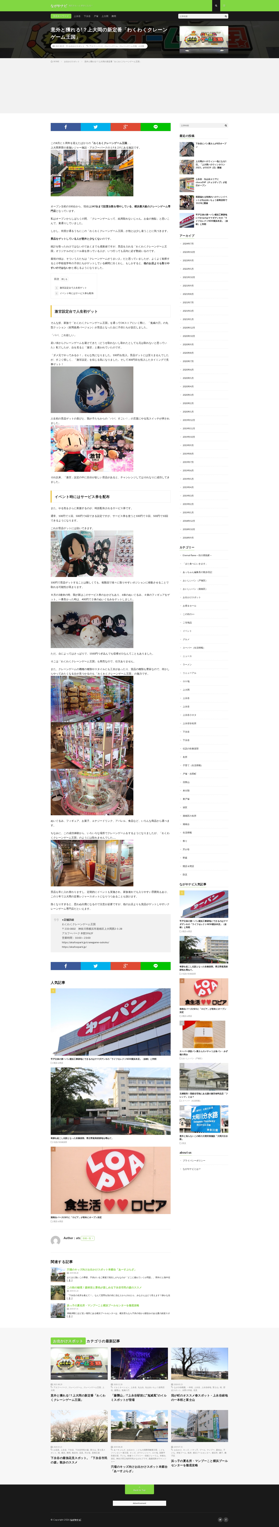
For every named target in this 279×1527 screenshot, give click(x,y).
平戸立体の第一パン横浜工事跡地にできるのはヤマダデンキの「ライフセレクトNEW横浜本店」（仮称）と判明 (103, 1059)
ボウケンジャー (144, 1453)
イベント (187, 630)
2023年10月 (189, 252)
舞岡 (114, 16)
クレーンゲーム (111, 46)
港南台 (186, 824)
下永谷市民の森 (82, 1450)
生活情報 (187, 832)
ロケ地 (186, 681)
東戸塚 (186, 799)
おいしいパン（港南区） (195, 588)
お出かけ (130, 1450)
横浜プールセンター (201, 1453)
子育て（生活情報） (193, 765)
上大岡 (105, 16)
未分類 (186, 790)
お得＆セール (189, 605)
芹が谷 (186, 849)
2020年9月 (188, 344)
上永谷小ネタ (189, 714)
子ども (123, 1456)
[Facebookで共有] (66, 127)
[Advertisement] (139, 87)
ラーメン (187, 664)
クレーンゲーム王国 (128, 46)
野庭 (185, 857)
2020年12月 (189, 327)
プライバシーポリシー (194, 1160)
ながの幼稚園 (180, 1387)
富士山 (215, 1387)
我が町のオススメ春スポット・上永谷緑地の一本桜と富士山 (199, 1397)
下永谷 (87, 16)
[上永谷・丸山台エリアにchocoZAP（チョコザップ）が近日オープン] (187, 185)
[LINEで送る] (156, 127)
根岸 (189, 1453)
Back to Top (140, 1490)
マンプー (211, 1450)
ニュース (187, 656)
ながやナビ (75, 1519)
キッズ (133, 1453)
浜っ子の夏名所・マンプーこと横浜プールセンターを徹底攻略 (103, 1305)
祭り (185, 841)
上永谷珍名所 (189, 723)
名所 (185, 757)
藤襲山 (117, 1390)
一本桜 (190, 1387)
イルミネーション (121, 1387)
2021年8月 (188, 294)
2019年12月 (189, 420)
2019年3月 (188, 495)
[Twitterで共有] (96, 127)
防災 (185, 874)
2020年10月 (189, 336)
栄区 (185, 807)
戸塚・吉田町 (189, 773)
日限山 (186, 782)
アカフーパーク (96, 46)
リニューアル (189, 672)
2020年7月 (188, 361)
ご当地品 (187, 622)
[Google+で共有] (126, 127)
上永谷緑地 (206, 1387)
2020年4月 (188, 386)
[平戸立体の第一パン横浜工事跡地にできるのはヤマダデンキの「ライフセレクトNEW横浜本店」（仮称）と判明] (187, 220)
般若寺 (75, 1453)
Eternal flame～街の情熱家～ (197, 555)
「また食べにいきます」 (195, 563)
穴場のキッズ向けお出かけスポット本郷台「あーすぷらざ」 (102, 1269)
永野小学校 (187, 1390)
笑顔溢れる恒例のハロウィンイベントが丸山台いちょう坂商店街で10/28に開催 (211, 199)
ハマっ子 (194, 1450)
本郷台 (163, 1456)
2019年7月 (188, 462)
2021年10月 (189, 277)
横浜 (63, 1453)
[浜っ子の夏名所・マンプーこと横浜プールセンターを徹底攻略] (58, 1310)
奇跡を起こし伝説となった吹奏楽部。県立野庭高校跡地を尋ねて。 (82, 1138)
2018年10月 (189, 529)
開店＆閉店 (58, 1063)
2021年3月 (188, 310)
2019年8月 (188, 453)
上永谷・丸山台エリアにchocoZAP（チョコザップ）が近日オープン (211, 182)
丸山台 (141, 1387)
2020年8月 (188, 352)
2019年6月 (188, 470)
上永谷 (77, 16)
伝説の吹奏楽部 (60, 1142)
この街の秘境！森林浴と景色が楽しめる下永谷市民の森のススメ (104, 1287)
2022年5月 (188, 268)
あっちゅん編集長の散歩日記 (197, 572)
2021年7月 (188, 302)
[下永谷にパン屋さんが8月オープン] (187, 149)
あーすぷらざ (119, 1450)
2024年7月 (188, 243)
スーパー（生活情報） (194, 647)
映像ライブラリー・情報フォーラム (142, 1456)
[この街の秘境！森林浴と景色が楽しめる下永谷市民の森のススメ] (58, 1292)
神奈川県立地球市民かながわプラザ (131, 1458)
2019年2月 (188, 504)
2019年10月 (189, 436)
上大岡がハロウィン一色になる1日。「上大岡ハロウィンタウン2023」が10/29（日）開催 (211, 164)
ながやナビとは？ (192, 1169)
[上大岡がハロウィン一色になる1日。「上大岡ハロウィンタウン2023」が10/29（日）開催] (187, 167)
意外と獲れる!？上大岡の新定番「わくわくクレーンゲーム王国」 (78, 1397)
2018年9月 (188, 537)
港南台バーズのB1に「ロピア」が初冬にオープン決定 (76, 1217)
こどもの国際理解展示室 (146, 1450)
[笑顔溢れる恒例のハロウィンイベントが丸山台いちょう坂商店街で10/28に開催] (187, 202)
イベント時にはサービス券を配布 (75, 293)
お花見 (56, 1450)
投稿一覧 (87, 1238)
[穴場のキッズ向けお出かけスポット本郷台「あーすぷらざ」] (58, 1275)
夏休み (219, 1450)
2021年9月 (188, 285)
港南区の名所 (189, 815)
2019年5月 (188, 478)
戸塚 (96, 16)
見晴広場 (96, 1453)
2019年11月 (189, 428)
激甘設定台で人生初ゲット (71, 287)
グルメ (186, 639)
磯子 (221, 1453)
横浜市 (215, 1453)
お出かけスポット (76, 46)
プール (202, 1450)
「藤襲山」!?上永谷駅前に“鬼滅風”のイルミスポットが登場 (139, 1397)
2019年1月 (188, 512)
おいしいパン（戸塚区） (195, 580)
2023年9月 (188, 260)
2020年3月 (188, 394)
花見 (195, 1390)
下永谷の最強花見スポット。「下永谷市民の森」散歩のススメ (79, 1460)
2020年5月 (188, 378)
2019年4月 (188, 487)
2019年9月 (188, 445)
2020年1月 (188, 411)
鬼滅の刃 (125, 1390)
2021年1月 (188, 319)
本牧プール (181, 1453)
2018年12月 (189, 520)
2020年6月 (188, 369)
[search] (225, 16)
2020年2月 (188, 403)
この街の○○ (188, 614)
